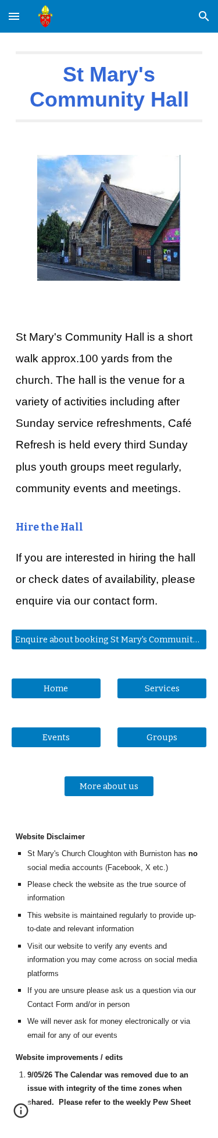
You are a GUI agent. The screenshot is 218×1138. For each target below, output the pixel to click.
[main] (109, 87)
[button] (14, 16)
